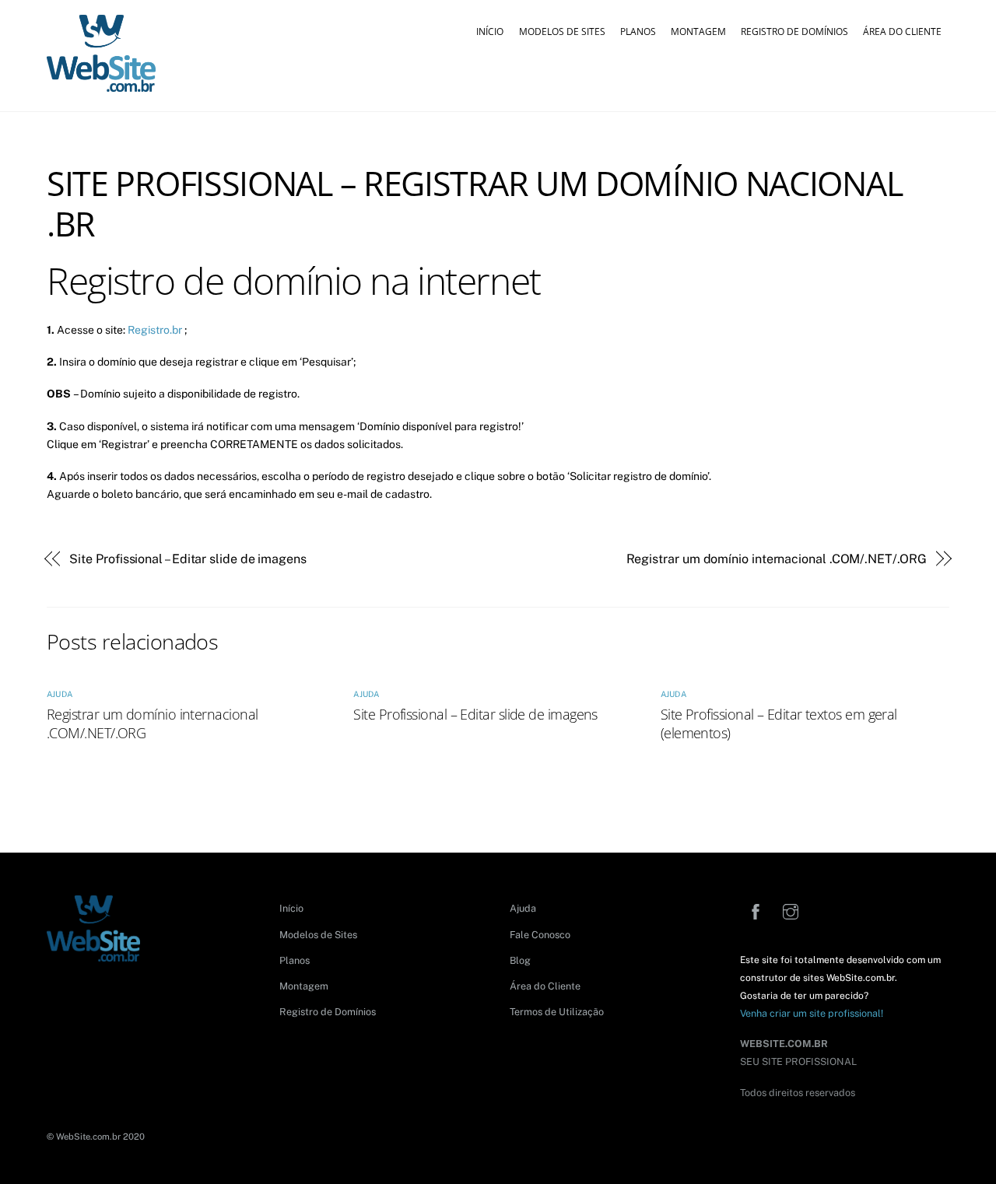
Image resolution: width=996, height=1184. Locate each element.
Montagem (698, 31)
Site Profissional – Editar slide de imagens (188, 559)
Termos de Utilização (557, 1012)
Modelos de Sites (562, 31)
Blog (520, 960)
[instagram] (790, 910)
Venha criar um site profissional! (811, 1013)
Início (489, 31)
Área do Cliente (902, 31)
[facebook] (755, 910)
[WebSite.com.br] (101, 85)
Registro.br (155, 330)
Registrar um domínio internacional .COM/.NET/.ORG (776, 559)
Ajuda (59, 694)
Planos (638, 31)
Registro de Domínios (794, 31)
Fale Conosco (540, 935)
